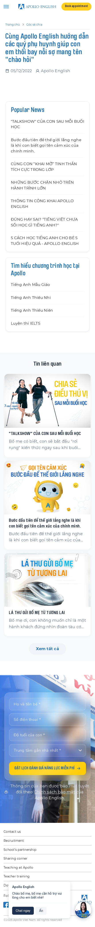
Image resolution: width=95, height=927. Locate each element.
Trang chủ (12, 24)
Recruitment (14, 841)
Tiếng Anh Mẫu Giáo (30, 284)
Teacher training (17, 876)
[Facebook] (7, 905)
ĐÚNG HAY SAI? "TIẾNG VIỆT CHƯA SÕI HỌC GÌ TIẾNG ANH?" (44, 222)
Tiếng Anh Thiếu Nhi (31, 297)
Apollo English (55, 70)
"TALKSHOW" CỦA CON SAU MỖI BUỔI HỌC (47, 124)
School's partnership (20, 850)
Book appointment (76, 6)
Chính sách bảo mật (54, 792)
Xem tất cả (47, 648)
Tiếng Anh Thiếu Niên (32, 310)
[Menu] (6, 6)
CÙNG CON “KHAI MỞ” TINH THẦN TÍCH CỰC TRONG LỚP (44, 167)
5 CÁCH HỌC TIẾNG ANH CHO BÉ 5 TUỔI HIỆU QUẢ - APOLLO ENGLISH (45, 241)
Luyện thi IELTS (25, 323)
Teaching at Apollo (18, 868)
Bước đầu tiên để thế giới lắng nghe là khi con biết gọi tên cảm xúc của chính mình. (46, 145)
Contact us (12, 832)
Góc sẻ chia (34, 24)
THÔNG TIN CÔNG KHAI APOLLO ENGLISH (42, 204)
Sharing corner (16, 858)
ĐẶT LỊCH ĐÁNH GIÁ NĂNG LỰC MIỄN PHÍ (44, 768)
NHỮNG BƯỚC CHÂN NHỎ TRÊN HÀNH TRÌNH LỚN (42, 185)
